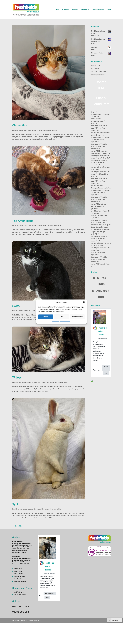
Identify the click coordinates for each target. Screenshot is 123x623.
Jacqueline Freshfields (21, 382)
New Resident (59, 382)
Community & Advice (97, 9)
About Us (74, 9)
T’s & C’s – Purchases (98, 72)
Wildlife (16, 509)
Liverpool (39, 130)
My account (95, 69)
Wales (65, 382)
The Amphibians (22, 220)
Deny (61, 317)
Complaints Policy (19, 576)
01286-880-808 (20, 611)
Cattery (16, 130)
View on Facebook (106, 368)
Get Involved (84, 9)
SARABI (17, 306)
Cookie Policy (55, 321)
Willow (16, 377)
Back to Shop (95, 66)
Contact (109, 9)
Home (57, 9)
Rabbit (42, 509)
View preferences (77, 317)
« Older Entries (17, 526)
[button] (84, 302)
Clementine (19, 125)
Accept (45, 317)
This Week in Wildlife (20, 594)
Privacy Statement (65, 321)
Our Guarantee (18, 574)
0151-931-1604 (20, 606)
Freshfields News (19, 592)
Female (34, 130)
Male (44, 225)
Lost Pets (35, 310)
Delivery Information (98, 75)
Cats (29, 130)
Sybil (15, 504)
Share (106, 373)
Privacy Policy (18, 568)
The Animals (64, 9)
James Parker (18, 310)
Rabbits (58, 509)
